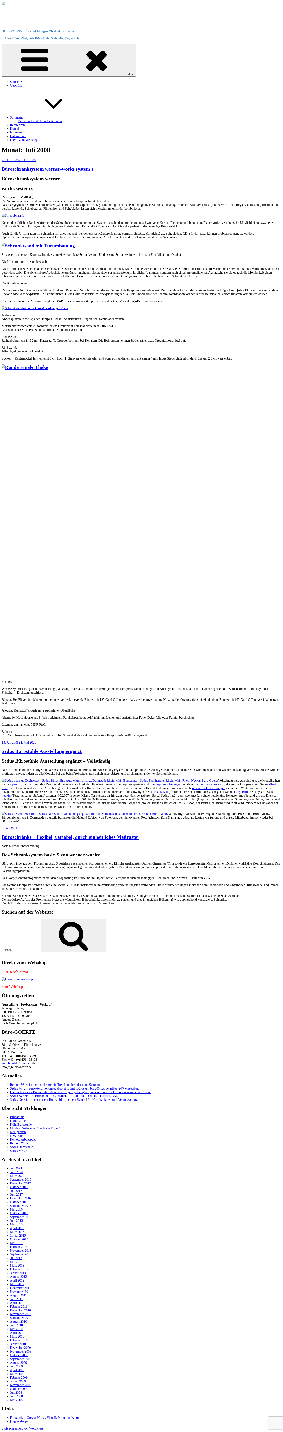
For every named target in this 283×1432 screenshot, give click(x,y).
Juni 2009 (16, 1366)
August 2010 (18, 1321)
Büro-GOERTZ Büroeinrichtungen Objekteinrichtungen (38, 31)
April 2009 (17, 1370)
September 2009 (20, 1359)
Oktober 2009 (19, 1355)
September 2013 (20, 1254)
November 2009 (20, 1351)
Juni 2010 (16, 1325)
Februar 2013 (19, 1269)
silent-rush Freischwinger (208, 788)
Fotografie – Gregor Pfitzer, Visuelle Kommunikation (45, 1417)
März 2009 (17, 1374)
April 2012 (17, 1280)
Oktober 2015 (19, 1213)
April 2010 (17, 1332)
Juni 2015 (16, 1220)
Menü (131, 74)
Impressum (17, 132)
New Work (17, 1135)
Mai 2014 (16, 1243)
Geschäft (16, 85)
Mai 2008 (16, 1400)
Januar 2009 (18, 1381)
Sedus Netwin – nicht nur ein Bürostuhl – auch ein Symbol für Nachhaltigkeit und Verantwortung (74, 1099)
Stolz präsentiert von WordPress (22, 1428)
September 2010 (20, 1317)
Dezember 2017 (20, 1183)
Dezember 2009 (20, 1347)
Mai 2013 (16, 1261)
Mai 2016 (16, 1209)
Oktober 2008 (19, 1388)
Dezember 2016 (20, 1198)
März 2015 (17, 1232)
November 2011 (20, 1291)
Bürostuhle (17, 1117)
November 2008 (20, 1385)
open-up (15, 784)
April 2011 (17, 1303)
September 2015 (20, 1217)
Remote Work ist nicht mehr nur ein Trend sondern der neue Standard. (56, 1084)
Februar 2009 (19, 1377)
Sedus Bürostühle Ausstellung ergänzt (42, 751)
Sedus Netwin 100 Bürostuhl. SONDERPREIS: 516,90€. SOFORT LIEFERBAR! (65, 1096)
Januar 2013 (18, 1273)
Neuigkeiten (18, 1132)
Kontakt (15, 128)
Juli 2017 (16, 1190)
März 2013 (17, 1265)
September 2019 (20, 1179)
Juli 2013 (16, 1258)
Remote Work (19, 1143)
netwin (6, 795)
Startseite (16, 81)
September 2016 (20, 1205)
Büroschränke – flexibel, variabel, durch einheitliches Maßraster (70, 837)
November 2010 (20, 1314)
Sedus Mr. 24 (18, 1150)
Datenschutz (18, 136)
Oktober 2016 (19, 1202)
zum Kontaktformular (16, 1063)
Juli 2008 (16, 1392)
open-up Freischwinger (165, 784)
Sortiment (16, 117)
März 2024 (17, 1176)
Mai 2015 (16, 1224)
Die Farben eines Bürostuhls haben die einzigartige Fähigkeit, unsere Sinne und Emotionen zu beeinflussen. (80, 1092)
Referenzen (17, 125)
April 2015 (17, 1228)
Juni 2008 (16, 1396)
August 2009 (18, 1362)
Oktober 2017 (19, 1187)
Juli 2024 (16, 1168)
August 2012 (18, 1276)
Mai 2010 (16, 1329)
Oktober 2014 (19, 1239)
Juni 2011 (16, 1299)
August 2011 (18, 1295)
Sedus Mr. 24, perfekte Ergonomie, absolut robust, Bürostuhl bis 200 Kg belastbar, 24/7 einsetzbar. (74, 1088)
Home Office (18, 1121)
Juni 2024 (16, 1172)
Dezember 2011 (20, 1288)
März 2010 (17, 1336)
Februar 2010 (19, 1340)
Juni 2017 (16, 1194)
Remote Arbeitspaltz (23, 1139)
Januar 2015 (18, 1235)
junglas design (19, 1421)
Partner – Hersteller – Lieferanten (40, 121)
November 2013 (20, 1250)
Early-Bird (241, 792)
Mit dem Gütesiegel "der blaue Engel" (35, 1128)
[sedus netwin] (85, 814)
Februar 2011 (18, 1306)
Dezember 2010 (20, 1310)
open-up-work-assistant (209, 784)
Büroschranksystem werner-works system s (47, 169)
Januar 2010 (18, 1344)
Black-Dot (161, 792)
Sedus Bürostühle (21, 1147)
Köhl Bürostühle (21, 1124)
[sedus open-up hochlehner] (110, 780)
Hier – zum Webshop (24, 140)
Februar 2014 (19, 1247)
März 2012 (17, 1284)
